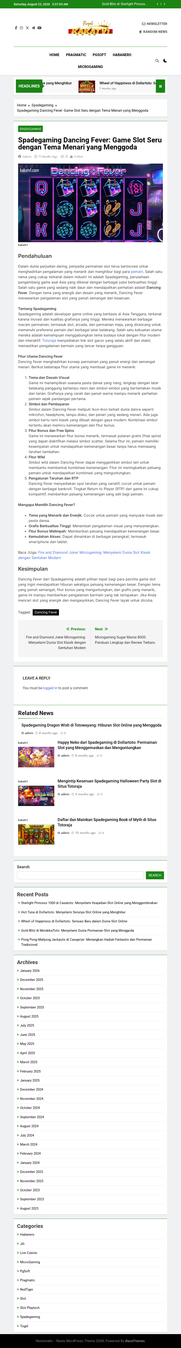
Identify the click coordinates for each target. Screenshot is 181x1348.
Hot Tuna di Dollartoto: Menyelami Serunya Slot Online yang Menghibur (73, 912)
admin (27, 156)
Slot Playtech (30, 1308)
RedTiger (26, 1289)
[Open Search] (157, 60)
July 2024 (27, 1135)
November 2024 (31, 1099)
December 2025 (31, 980)
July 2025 (27, 1025)
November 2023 (31, 1181)
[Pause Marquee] (160, 86)
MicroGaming (90, 67)
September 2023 (32, 1199)
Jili (22, 1244)
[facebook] (16, 28)
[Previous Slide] (158, 4)
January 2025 (30, 1080)
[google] (33, 28)
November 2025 (31, 989)
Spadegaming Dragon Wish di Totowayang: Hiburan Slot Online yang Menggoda (91, 725)
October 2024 (30, 1108)
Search (23, 867)
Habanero (122, 55)
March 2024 (28, 1144)
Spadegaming (30, 129)
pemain (137, 271)
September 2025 (32, 1007)
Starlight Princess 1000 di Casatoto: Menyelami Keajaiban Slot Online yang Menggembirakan (89, 903)
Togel (24, 1326)
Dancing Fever (46, 612)
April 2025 (27, 1053)
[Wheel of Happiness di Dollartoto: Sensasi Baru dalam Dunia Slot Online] (71, 89)
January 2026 (30, 971)
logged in (50, 688)
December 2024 (31, 1089)
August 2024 (29, 1126)
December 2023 (31, 1172)
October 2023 (30, 1190)
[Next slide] (164, 4)
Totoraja (49, 340)
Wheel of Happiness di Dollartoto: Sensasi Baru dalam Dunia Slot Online (125, 4)
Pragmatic (76, 55)
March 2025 (28, 1062)
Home (54, 55)
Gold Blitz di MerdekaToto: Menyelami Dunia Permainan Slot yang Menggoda (77, 931)
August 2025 (29, 1016)
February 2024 (30, 1153)
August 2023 (29, 1208)
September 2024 (32, 1117)
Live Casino (28, 1253)
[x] (27, 28)
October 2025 (30, 998)
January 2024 (30, 1163)
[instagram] (21, 28)
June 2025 (27, 1035)
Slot (23, 1299)
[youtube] (39, 28)
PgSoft (99, 55)
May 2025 (27, 1044)
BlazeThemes (135, 1341)
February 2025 (30, 1071)
